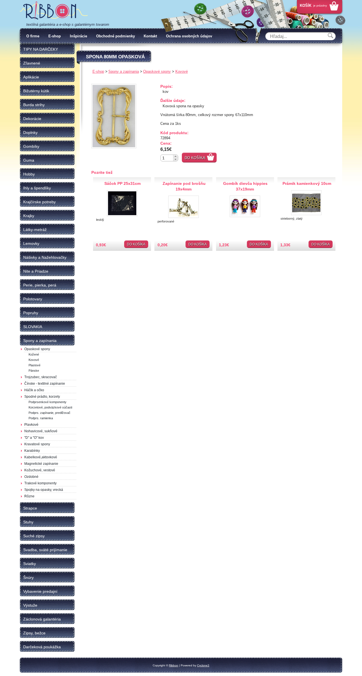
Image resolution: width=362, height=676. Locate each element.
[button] (175, 156)
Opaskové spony (37, 349)
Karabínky (32, 451)
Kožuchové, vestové (39, 470)
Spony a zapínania (123, 71)
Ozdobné (31, 477)
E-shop (54, 36)
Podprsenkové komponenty (47, 402)
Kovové (34, 359)
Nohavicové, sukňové (40, 431)
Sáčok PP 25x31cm (122, 183)
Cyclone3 (203, 665)
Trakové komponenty (40, 483)
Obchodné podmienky (115, 36)
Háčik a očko (34, 390)
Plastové (34, 365)
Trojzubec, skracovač (40, 377)
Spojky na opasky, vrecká (43, 490)
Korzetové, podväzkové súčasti (50, 407)
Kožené (34, 354)
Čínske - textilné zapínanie (44, 384)
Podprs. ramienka (41, 418)
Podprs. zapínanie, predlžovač (49, 412)
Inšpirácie (78, 36)
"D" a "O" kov (34, 438)
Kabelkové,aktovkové (40, 457)
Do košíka (195, 158)
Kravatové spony (37, 444)
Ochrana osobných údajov (189, 36)
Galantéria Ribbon (54, 11)
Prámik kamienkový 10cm (307, 183)
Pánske (34, 370)
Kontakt (150, 36)
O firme (32, 36)
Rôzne (29, 496)
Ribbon (173, 665)
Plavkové (31, 425)
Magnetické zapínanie (41, 464)
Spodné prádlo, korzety (42, 397)
